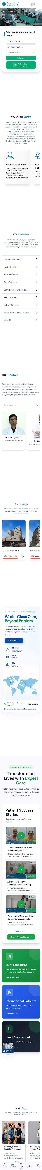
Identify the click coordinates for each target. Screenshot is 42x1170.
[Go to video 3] (22, 931)
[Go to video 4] (24, 931)
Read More (19, 1162)
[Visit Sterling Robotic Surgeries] (8, 1047)
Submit (20, 58)
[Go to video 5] (26, 931)
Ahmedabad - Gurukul (11, 550)
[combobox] (21, 52)
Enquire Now (12, 640)
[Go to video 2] (20, 931)
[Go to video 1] (17, 931)
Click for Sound (10, 11)
